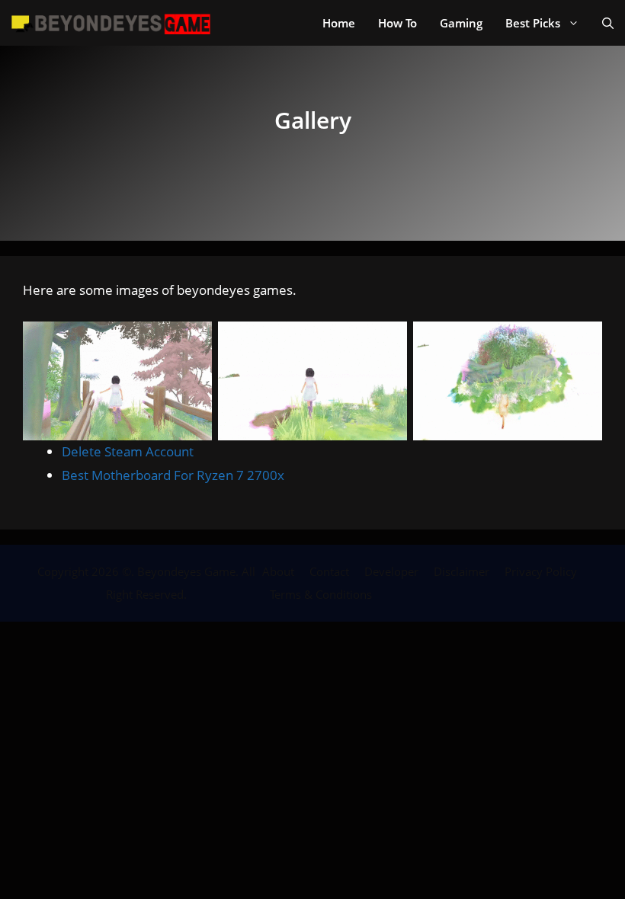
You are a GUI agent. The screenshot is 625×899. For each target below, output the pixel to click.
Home (338, 22)
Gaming (461, 22)
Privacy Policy (541, 571)
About (278, 571)
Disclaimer (461, 571)
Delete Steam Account (128, 451)
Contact (329, 571)
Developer (391, 571)
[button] (608, 23)
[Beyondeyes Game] (111, 23)
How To (397, 22)
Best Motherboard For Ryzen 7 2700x (173, 475)
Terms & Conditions (321, 594)
